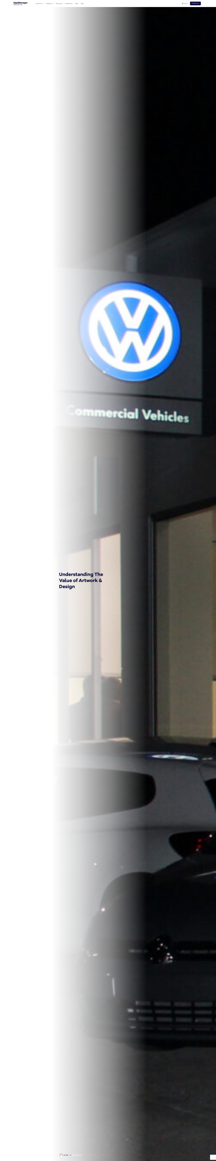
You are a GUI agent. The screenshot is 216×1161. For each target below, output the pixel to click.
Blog (82, 3)
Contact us (195, 3)
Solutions (49, 3)
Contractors (69, 3)
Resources (59, 3)
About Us (39, 3)
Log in (186, 3)
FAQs (76, 3)
